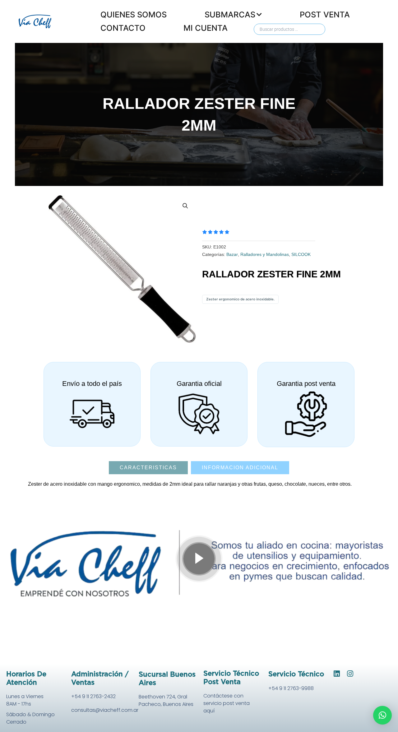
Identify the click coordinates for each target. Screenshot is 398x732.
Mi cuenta (205, 28)
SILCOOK (301, 254)
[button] (185, 205)
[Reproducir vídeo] (199, 558)
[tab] (148, 467)
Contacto (123, 28)
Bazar (232, 254)
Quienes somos (133, 14)
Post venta (325, 14)
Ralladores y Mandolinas (264, 254)
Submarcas (230, 14)
